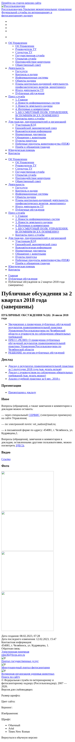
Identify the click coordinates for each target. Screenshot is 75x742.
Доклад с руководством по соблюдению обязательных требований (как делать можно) (40, 374)
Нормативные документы (30, 134)
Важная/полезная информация (33, 131)
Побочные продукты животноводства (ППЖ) (42, 143)
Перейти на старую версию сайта (21, 2)
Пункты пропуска (26, 140)
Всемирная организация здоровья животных (27, 673)
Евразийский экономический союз (36, 127)
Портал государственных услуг (20, 661)
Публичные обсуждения (29, 93)
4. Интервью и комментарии (32, 109)
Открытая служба (25, 58)
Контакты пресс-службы (29, 118)
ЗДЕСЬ (20, 445)
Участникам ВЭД (25, 124)
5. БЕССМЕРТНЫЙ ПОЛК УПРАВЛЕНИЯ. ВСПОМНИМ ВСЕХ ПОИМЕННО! (41, 114)
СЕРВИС (34, 414)
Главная (13, 275)
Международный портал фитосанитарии (25, 667)
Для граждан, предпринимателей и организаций (37, 121)
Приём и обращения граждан (32, 146)
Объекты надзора (25, 80)
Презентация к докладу (22, 392)
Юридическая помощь (21, 150)
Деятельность (16, 68)
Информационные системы (31, 77)
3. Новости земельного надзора (33, 105)
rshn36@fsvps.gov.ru (13, 654)
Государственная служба (29, 55)
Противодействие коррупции (32, 61)
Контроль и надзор (26, 74)
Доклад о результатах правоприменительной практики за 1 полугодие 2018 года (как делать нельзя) (40, 368)
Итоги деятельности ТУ (29, 90)
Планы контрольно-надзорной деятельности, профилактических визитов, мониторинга (42, 85)
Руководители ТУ (25, 49)
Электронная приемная (15, 651)
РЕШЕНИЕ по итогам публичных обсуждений (36, 352)
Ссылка (5, 459)
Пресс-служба (16, 96)
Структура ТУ (23, 52)
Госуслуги (21, 71)
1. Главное (21, 99)
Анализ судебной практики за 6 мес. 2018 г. (34, 378)
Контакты (14, 153)
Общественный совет (28, 64)
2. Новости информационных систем (37, 102)
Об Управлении (17, 42)
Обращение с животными (30, 137)
